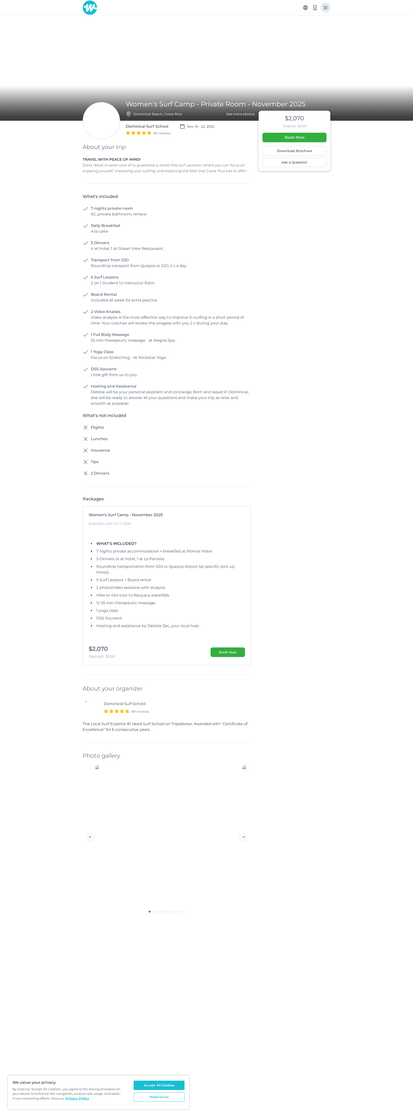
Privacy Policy (77, 1098)
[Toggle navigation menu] (325, 7)
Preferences (159, 1097)
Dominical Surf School (125, 703)
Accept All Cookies (159, 1085)
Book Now (294, 137)
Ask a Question (294, 162)
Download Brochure (294, 151)
